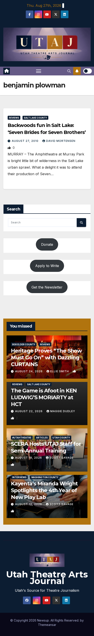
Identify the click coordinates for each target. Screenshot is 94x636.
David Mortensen (60, 141)
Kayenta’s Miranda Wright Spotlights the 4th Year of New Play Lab (44, 490)
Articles (42, 437)
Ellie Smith (60, 371)
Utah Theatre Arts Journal (47, 577)
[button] (69, 71)
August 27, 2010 (25, 141)
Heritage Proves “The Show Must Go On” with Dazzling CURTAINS (46, 357)
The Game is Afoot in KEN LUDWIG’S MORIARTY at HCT (44, 397)
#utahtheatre (21, 437)
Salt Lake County (35, 117)
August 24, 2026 (29, 371)
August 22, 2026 (29, 411)
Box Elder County (23, 344)
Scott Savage (61, 457)
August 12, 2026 (29, 504)
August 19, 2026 (29, 457)
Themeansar (47, 625)
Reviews (14, 117)
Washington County (44, 477)
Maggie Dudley (62, 411)
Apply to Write (47, 266)
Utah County (61, 437)
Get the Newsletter (47, 287)
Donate (47, 244)
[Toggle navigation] (39, 71)
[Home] (6, 71)
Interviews (19, 477)
